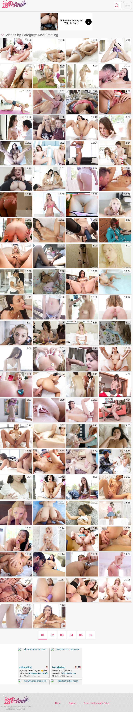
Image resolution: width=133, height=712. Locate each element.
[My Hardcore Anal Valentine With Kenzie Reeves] (16, 384)
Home (58, 703)
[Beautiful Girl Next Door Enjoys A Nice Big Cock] (16, 76)
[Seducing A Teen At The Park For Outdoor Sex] (16, 616)
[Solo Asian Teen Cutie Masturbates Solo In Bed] (115, 436)
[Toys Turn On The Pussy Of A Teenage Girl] (49, 281)
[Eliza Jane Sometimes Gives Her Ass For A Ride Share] (115, 564)
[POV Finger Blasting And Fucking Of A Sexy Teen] (49, 513)
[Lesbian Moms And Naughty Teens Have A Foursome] (49, 153)
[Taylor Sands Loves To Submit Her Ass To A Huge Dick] (16, 590)
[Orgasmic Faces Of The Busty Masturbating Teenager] (82, 50)
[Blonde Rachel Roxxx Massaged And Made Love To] (49, 538)
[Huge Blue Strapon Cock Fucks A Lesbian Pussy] (82, 230)
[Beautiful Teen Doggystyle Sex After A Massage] (16, 410)
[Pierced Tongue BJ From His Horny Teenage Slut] (49, 230)
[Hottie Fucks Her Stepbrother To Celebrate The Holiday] (115, 153)
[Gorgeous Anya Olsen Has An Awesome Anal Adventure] (82, 564)
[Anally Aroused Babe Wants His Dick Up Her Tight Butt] (82, 410)
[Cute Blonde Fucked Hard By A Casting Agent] (82, 153)
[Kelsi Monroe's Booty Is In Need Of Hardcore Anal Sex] (82, 281)
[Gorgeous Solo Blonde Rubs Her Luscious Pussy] (115, 256)
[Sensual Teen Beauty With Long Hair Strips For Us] (16, 487)
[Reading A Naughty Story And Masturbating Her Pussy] (115, 50)
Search (115, 6)
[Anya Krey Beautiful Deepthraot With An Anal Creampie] (82, 590)
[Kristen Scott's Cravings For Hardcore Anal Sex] (49, 616)
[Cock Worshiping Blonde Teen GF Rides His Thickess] (49, 50)
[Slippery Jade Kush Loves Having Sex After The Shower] (16, 538)
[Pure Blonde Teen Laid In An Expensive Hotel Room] (82, 333)
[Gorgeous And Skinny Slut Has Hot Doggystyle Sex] (49, 436)
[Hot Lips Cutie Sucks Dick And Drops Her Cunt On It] (115, 102)
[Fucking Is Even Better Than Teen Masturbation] (49, 76)
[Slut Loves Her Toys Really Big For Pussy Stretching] (115, 410)
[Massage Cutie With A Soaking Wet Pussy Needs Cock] (115, 513)
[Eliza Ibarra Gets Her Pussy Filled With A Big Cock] (16, 307)
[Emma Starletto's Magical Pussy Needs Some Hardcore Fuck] (16, 513)
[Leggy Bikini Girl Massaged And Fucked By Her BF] (16, 127)
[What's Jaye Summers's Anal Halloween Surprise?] (16, 436)
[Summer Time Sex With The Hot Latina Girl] (82, 127)
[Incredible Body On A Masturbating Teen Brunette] (82, 256)
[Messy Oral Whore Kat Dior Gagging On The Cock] (16, 333)
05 (81, 635)
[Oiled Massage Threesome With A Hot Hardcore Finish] (49, 179)
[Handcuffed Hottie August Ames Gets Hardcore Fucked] (16, 204)
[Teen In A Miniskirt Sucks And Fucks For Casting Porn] (16, 461)
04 (71, 635)
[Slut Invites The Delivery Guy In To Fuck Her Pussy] (16, 153)
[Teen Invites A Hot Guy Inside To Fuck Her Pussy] (16, 281)
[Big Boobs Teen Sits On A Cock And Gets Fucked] (16, 179)
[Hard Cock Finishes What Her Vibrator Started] (16, 50)
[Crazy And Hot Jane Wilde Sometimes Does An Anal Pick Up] (115, 590)
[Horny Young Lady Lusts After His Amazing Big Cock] (82, 513)
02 (52, 635)
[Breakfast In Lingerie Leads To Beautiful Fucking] (49, 487)
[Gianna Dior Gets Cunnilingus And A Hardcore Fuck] (49, 384)
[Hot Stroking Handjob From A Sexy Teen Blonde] (49, 127)
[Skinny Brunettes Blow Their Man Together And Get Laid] (82, 461)
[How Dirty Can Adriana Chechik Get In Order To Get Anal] (16, 564)
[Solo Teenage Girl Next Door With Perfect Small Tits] (16, 359)
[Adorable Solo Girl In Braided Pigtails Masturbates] (115, 230)
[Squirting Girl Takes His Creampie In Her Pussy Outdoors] (49, 410)
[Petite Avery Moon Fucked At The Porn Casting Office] (49, 256)
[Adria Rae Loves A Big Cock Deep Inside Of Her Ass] (49, 590)
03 (62, 635)
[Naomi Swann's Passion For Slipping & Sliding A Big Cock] (16, 230)
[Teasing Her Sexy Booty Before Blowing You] (82, 359)
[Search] (117, 5)
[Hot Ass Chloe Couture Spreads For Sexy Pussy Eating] (82, 179)
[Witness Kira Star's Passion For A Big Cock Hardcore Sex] (115, 538)
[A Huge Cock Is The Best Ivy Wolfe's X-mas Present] (49, 461)
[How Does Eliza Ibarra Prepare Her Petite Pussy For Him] (49, 564)
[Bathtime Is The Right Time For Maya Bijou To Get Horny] (115, 281)
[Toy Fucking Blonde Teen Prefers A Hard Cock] (115, 204)
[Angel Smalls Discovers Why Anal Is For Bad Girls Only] (82, 538)
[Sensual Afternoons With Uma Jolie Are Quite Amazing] (115, 179)
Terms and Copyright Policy (96, 703)
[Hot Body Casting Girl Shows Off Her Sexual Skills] (49, 204)
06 (90, 635)
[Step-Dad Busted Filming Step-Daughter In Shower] (115, 461)
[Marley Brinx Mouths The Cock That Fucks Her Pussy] (115, 76)
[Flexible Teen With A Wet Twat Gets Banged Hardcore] (82, 307)
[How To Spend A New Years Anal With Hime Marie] (16, 256)
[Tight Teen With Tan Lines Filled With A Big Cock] (82, 487)
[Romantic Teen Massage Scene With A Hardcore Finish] (49, 102)
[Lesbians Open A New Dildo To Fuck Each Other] (82, 436)
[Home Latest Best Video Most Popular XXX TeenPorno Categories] (127, 5)
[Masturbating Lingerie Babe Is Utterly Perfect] (82, 76)
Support (72, 703)
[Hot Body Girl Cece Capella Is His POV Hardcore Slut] (49, 307)
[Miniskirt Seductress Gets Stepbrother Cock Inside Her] (115, 127)
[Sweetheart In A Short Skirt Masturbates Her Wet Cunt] (115, 333)
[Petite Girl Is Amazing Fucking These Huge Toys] (115, 384)
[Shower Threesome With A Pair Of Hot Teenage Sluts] (82, 384)
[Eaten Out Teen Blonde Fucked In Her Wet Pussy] (16, 102)
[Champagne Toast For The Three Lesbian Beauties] (49, 333)
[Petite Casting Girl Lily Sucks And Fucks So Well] (115, 307)
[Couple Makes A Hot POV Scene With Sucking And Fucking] (49, 359)
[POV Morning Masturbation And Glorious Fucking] (82, 102)
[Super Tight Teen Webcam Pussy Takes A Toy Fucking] (82, 204)
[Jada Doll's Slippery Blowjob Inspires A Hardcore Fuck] (115, 487)
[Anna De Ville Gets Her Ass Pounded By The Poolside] (115, 359)
